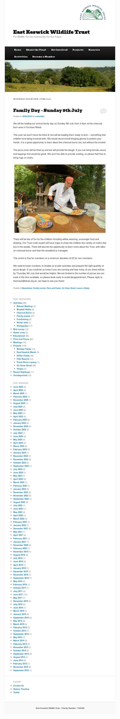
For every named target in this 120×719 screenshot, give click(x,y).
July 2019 (17, 558)
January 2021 (19, 541)
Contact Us (18, 685)
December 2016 (20, 600)
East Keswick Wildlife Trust (51, 32)
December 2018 (20, 571)
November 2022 (20, 495)
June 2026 (18, 386)
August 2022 (19, 502)
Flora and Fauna (54, 288)
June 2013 (18, 660)
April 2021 (18, 534)
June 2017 (18, 594)
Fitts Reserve (23, 358)
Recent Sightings (21, 371)
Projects (77, 49)
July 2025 (17, 406)
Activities (21, 56)
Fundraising (22, 319)
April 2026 (18, 390)
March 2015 (18, 624)
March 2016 (18, 610)
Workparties (22, 325)
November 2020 (20, 544)
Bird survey (18, 329)
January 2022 (19, 525)
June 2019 (18, 561)
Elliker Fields (23, 355)
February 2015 (20, 627)
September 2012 (21, 670)
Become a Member (43, 56)
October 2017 (19, 587)
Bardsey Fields (24, 348)
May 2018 (17, 581)
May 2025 (17, 413)
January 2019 (19, 568)
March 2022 (18, 518)
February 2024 (20, 449)
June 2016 (18, 607)
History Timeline (21, 688)
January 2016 (19, 614)
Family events (39, 288)
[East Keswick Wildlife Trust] (93, 12)
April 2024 (18, 442)
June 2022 (18, 508)
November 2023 (20, 459)
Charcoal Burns (24, 312)
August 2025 (19, 403)
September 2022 (21, 498)
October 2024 (19, 429)
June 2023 (18, 472)
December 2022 (20, 492)
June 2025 (18, 409)
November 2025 (20, 399)
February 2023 (20, 485)
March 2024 (18, 446)
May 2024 (17, 439)
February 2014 (20, 643)
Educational (27, 288)
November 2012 (20, 666)
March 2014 (18, 640)
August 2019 (19, 554)
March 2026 (18, 393)
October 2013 (19, 650)
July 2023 (17, 469)
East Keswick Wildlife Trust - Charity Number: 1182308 (60, 708)
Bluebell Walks (24, 309)
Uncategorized (20, 375)
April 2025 (18, 416)
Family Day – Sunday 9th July (47, 110)
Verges (20, 368)
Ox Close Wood (68, 288)
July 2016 (17, 604)
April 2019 (18, 564)
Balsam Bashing (24, 306)
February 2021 (20, 538)
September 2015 (21, 617)
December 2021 (20, 528)
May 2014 (17, 637)
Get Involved (59, 49)
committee (40, 116)
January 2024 (19, 452)
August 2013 (19, 656)
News (17, 49)
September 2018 (21, 577)
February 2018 (20, 584)
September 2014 (21, 633)
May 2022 (17, 512)
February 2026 (20, 396)
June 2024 (18, 436)
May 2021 (17, 531)
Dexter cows (19, 332)
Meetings (17, 342)
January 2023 (19, 488)
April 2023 (18, 478)
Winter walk (22, 322)
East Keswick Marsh (26, 352)
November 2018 (20, 574)
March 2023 (18, 482)
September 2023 (21, 465)
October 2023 (19, 462)
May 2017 (17, 597)
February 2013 (20, 663)
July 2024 (17, 432)
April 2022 (18, 515)
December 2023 (20, 455)
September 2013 (21, 653)
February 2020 (20, 548)
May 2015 (17, 620)
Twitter (16, 692)
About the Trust (36, 49)
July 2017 (17, 591)
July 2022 (17, 505)
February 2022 (20, 521)
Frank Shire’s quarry (27, 362)
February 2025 (20, 419)
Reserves (94, 49)
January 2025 (19, 422)
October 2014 (19, 630)
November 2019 (20, 551)
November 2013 (20, 647)
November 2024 (20, 426)
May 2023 (17, 475)
